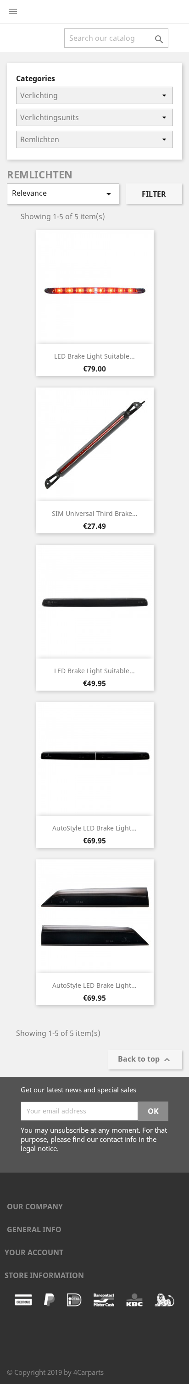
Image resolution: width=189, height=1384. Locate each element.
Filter (154, 194)
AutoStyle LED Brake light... (94, 828)
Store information (44, 1275)
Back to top (145, 1059)
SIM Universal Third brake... (95, 513)
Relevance (63, 193)
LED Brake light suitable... (94, 356)
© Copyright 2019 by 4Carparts (55, 1372)
